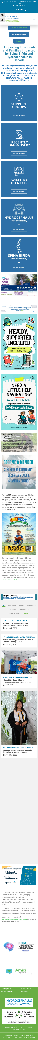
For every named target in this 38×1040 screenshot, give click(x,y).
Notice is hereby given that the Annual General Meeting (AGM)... (18, 641)
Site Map (30, 1027)
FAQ (17, 1027)
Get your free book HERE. (11, 580)
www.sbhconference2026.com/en (14, 919)
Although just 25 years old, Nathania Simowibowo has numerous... (17, 751)
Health (21, 605)
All (3, 605)
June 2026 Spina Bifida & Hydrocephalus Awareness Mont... (17, 681)
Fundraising (11, 605)
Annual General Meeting (19, 609)
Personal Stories (15, 613)
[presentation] (4, 739)
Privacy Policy (10, 1027)
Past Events (30, 605)
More (26, 613)
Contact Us (23, 1029)
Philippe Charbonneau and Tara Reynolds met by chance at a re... (16, 624)
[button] (25, 10)
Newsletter (22, 1027)
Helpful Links (15, 1029)
